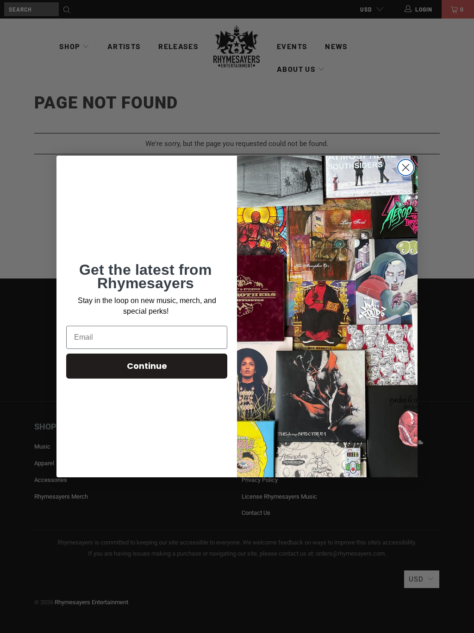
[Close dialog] (406, 167)
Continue (147, 366)
